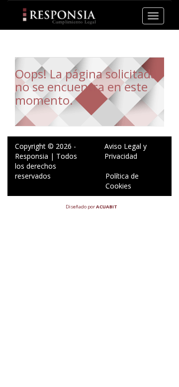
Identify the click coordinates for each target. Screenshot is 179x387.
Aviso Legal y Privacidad (125, 151)
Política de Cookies (122, 181)
